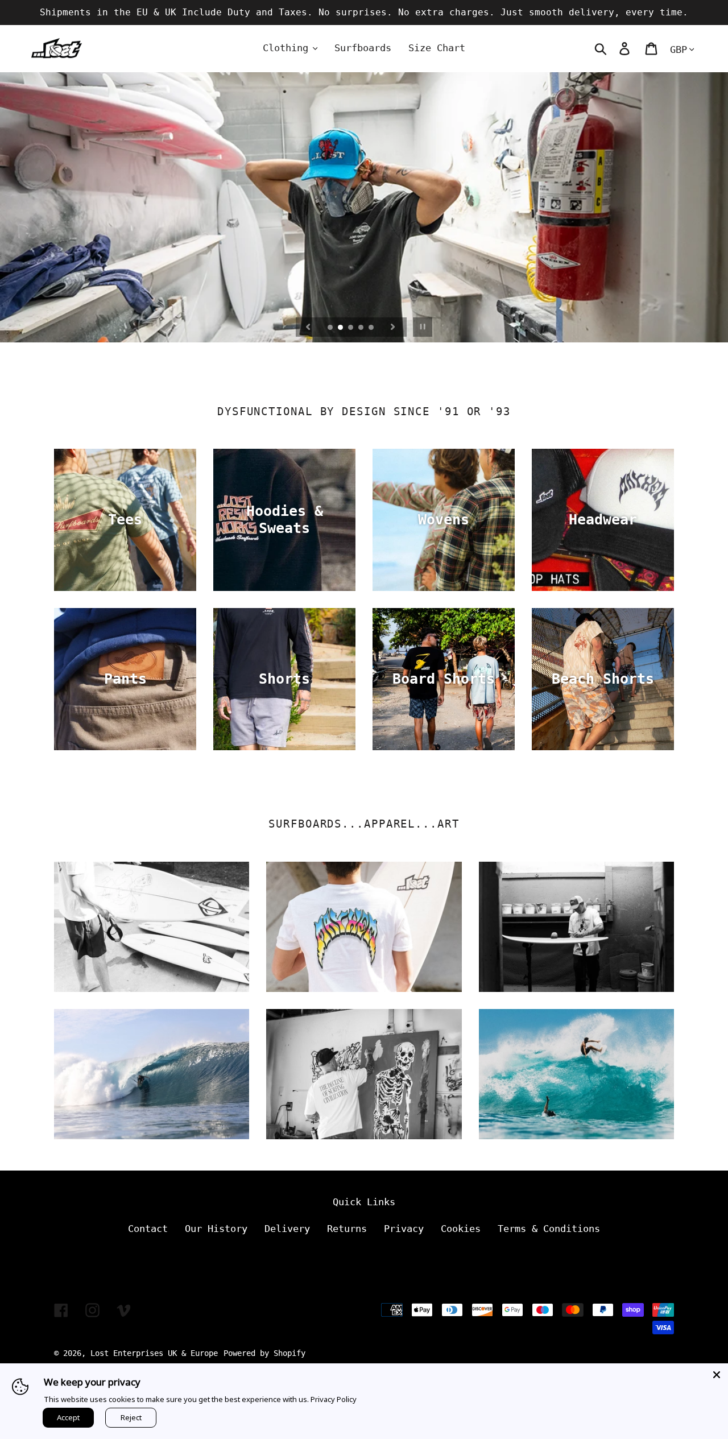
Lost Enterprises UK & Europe (154, 1353)
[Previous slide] (308, 327)
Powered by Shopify (264, 1353)
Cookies (461, 1228)
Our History (216, 1228)
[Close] (716, 1374)
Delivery (287, 1228)
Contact (148, 1228)
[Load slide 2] (341, 328)
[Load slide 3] (351, 328)
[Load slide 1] (331, 328)
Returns (347, 1228)
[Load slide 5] (372, 328)
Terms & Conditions (549, 1228)
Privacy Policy (334, 1399)
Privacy (404, 1228)
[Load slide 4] (361, 328)
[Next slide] (393, 327)
